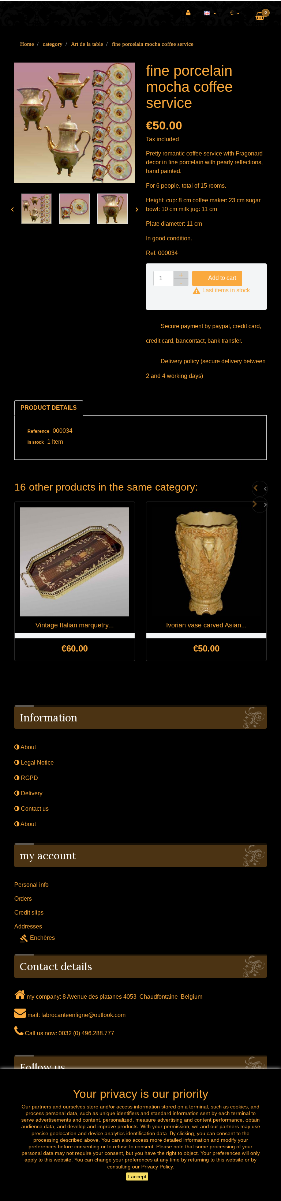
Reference (38, 431)
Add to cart (217, 278)
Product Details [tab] (48, 408)
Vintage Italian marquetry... (74, 625)
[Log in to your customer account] (188, 12)
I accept (137, 1176)
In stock (35, 442)
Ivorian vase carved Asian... (206, 625)
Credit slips (29, 912)
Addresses (28, 926)
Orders (23, 899)
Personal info (31, 885)
